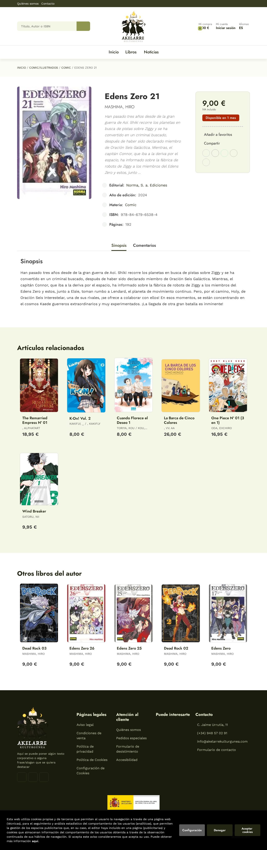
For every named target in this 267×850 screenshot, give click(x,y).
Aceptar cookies (247, 830)
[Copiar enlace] (206, 162)
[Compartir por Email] (233, 153)
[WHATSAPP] (44, 777)
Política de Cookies (92, 760)
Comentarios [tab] (144, 245)
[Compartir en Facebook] (206, 153)
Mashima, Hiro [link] (120, 107)
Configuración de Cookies (91, 770)
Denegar (220, 830)
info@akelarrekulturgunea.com (222, 741)
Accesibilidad (126, 760)
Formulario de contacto (216, 750)
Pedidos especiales (131, 738)
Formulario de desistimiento (127, 748)
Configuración (192, 830)
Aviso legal (85, 725)
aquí (35, 841)
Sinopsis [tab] (118, 245)
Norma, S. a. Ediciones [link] (146, 185)
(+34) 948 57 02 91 (212, 733)
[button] (205, 26)
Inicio (21, 67)
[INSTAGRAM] (33, 777)
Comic (66, 67)
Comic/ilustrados (43, 67)
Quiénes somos (28, 3)
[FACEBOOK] (21, 777)
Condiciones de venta (89, 735)
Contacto (47, 3)
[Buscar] (83, 26)
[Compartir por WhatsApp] (224, 153)
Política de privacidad (85, 748)
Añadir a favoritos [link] (218, 134)
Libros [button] (130, 52)
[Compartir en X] (215, 153)
